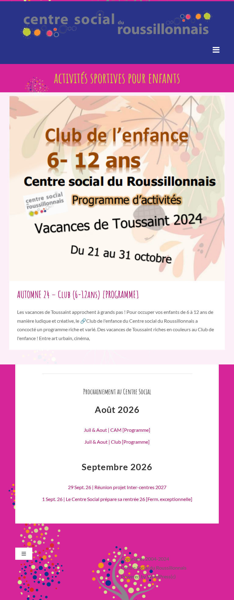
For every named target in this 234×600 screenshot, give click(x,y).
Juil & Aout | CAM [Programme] (117, 430)
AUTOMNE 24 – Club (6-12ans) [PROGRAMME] (78, 294)
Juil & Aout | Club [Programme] (117, 442)
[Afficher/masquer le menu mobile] (216, 49)
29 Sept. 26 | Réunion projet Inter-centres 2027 (117, 487)
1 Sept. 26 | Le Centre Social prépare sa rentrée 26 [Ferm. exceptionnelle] (117, 499)
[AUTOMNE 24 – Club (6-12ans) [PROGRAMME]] (117, 188)
